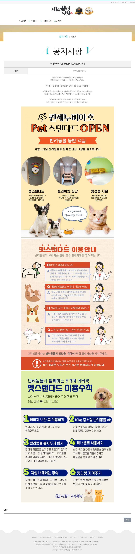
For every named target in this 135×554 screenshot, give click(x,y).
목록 (127, 519)
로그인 (117, 2)
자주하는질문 (82, 537)
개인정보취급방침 (45, 537)
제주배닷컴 (67, 10)
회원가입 (124, 2)
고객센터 (58, 21)
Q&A (73, 36)
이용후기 (92, 537)
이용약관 (34, 537)
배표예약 (22, 21)
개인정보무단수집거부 (60, 537)
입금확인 (100, 537)
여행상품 (47, 21)
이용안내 (34, 21)
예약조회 (132, 2)
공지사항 (63, 36)
